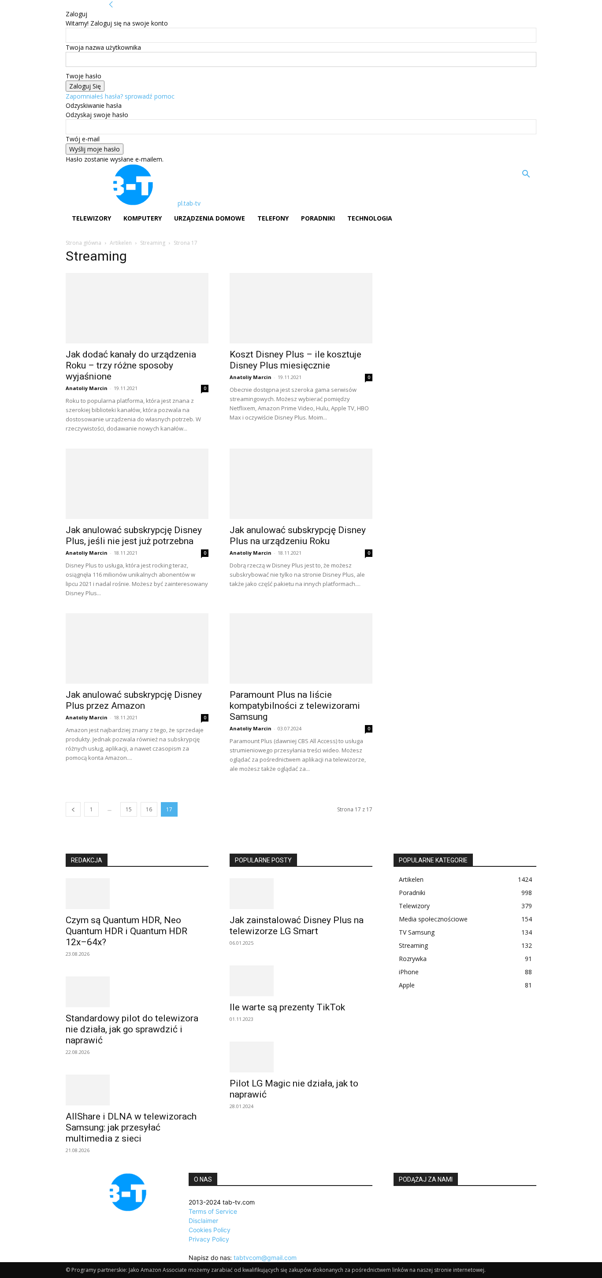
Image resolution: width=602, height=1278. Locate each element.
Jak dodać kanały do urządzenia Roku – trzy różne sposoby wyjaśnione (131, 365)
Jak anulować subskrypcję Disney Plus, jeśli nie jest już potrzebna (134, 535)
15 (129, 809)
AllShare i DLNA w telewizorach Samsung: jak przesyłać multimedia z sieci (131, 1127)
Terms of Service (213, 1211)
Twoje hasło (83, 76)
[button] (525, 175)
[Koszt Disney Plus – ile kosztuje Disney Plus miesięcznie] (301, 308)
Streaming (152, 243)
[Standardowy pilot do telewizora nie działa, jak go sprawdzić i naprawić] (137, 991)
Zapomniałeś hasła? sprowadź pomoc (120, 96)
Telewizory (91, 218)
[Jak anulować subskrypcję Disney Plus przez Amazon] (137, 648)
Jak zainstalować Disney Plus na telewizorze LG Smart (297, 925)
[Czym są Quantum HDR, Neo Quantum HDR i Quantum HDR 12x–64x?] (137, 893)
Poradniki (318, 218)
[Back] (111, 4)
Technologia (369, 218)
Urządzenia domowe (209, 218)
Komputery (142, 218)
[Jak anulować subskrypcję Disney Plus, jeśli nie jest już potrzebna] (137, 484)
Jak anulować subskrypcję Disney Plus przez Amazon (134, 700)
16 (149, 809)
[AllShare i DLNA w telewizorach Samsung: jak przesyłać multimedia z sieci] (137, 1090)
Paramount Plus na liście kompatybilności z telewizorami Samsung (295, 705)
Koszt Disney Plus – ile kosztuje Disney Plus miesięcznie (295, 360)
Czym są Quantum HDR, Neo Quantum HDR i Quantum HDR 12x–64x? (126, 931)
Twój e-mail (83, 139)
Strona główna (83, 243)
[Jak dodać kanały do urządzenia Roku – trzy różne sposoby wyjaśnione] (137, 308)
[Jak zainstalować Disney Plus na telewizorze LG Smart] (301, 893)
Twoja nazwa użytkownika (103, 47)
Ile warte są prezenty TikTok (287, 1007)
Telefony (273, 218)
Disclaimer (203, 1220)
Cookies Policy (209, 1230)
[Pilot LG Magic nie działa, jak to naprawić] (301, 1057)
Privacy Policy (209, 1239)
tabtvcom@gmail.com (265, 1257)
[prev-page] (73, 809)
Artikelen (121, 243)
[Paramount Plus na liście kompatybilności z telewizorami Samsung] (301, 648)
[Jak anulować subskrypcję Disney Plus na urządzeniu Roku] (301, 484)
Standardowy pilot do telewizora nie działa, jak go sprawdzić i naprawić (132, 1029)
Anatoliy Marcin (87, 388)
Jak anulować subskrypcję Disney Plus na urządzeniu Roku (298, 535)
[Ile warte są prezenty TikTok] (301, 980)
